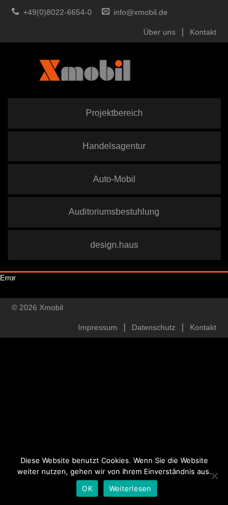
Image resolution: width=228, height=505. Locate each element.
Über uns (159, 32)
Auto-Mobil (114, 179)
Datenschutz (153, 327)
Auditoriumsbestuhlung (114, 211)
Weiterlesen (130, 488)
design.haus (114, 244)
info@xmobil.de (140, 12)
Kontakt (203, 32)
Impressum (97, 327)
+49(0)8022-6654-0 (57, 12)
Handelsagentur (114, 146)
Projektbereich (114, 113)
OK (87, 488)
